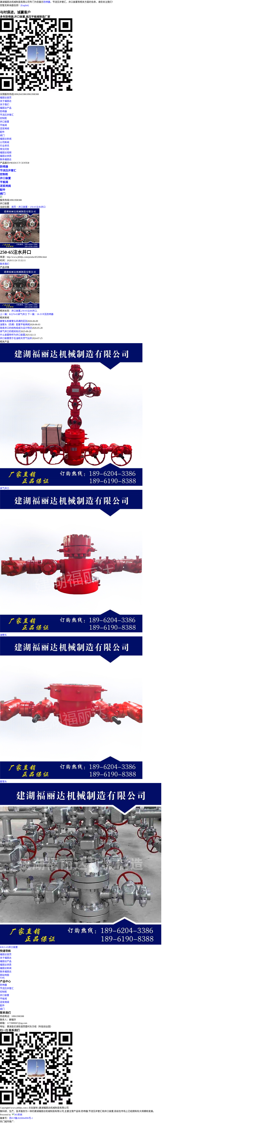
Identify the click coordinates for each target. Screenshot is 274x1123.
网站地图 (4, 975)
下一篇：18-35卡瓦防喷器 (40, 314)
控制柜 (3, 118)
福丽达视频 (5, 152)
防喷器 (46, 2)
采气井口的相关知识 (10, 331)
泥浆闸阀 (4, 128)
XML (2, 978)
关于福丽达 (5, 101)
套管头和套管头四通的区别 (13, 321)
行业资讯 (4, 145)
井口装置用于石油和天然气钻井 (16, 338)
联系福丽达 (5, 159)
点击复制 (33, 1108)
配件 (2, 132)
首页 (13, 207)
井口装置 (4, 121)
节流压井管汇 (7, 115)
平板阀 (3, 125)
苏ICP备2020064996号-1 (21, 1118)
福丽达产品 (5, 108)
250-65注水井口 (38, 207)
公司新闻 (4, 142)
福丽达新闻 (5, 139)
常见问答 (4, 149)
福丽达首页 (5, 97)
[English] (25, 5)
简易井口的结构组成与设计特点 (16, 328)
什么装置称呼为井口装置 (12, 335)
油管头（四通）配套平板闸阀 (15, 324)
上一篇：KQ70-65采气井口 (13, 314)
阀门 (2, 135)
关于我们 (4, 104)
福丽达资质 (5, 156)
